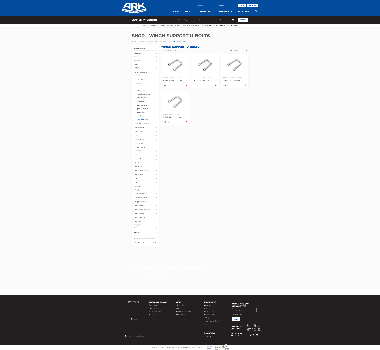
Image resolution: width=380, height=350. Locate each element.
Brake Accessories (139, 127)
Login (242, 5)
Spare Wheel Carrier (142, 105)
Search (243, 20)
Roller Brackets (140, 101)
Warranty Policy (209, 315)
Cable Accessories (139, 139)
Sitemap (206, 324)
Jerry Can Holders (139, 163)
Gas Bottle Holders (140, 147)
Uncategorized (137, 225)
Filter (154, 242)
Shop (175, 11)
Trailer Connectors (139, 205)
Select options (186, 85)
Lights (136, 178)
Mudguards (138, 186)
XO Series (136, 228)
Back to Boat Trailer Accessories (149, 276)
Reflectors (137, 190)
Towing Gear (137, 56)
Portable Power (137, 53)
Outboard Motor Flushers (143, 94)
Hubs (136, 155)
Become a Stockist (183, 311)
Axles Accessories (139, 68)
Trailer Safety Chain (140, 217)
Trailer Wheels (138, 221)
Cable (136, 135)
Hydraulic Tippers (139, 159)
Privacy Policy (192, 347)
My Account (181, 315)
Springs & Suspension (140, 193)
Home (134, 41)
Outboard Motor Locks (142, 97)
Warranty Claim (209, 311)
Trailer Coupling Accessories (142, 209)
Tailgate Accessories (140, 201)
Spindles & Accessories (142, 108)
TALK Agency (183, 347)
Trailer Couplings (139, 213)
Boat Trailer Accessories (158, 41)
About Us (180, 305)
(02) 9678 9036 (209, 336)
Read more (216, 85)
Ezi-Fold (139, 83)
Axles (136, 64)
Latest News (208, 305)
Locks (136, 182)
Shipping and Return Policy (214, 321)
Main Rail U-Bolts (141, 90)
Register (252, 5)
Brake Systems (139, 131)
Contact (243, 11)
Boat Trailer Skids (141, 79)
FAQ (205, 308)
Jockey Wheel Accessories (141, 170)
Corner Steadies (139, 143)
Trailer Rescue (140, 116)
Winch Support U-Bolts (142, 119)
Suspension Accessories (141, 197)
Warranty (225, 11)
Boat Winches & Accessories (142, 123)
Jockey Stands (138, 166)
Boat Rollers (140, 76)
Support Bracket (141, 112)
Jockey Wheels (139, 174)
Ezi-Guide (139, 87)
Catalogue (206, 11)
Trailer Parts (143, 41)
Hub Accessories (139, 150)
